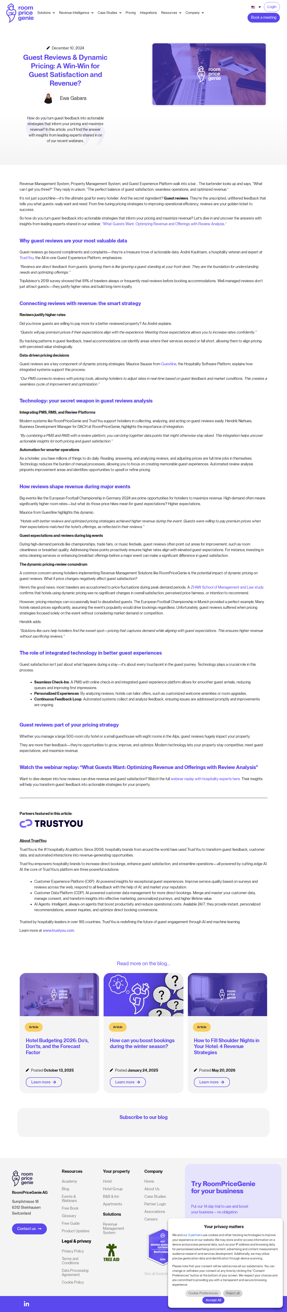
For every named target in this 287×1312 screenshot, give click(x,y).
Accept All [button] (213, 1300)
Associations (154, 1211)
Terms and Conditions (70, 1260)
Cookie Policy (73, 1282)
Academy (69, 1181)
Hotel (107, 1181)
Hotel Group (113, 1189)
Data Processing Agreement (75, 1272)
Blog (65, 1189)
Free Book (70, 1208)
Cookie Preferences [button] (203, 1293)
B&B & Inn (111, 1196)
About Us (151, 1189)
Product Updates (76, 1231)
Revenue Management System (113, 1228)
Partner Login (155, 1204)
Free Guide (71, 1223)
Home (149, 1181)
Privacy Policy (73, 1251)
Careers (151, 1219)
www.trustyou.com (58, 930)
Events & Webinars (69, 1198)
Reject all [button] (233, 1293)
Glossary (69, 1216)
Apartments (112, 1204)
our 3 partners (192, 1235)
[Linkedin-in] (26, 1304)
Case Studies (155, 1196)
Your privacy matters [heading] (224, 1226)
